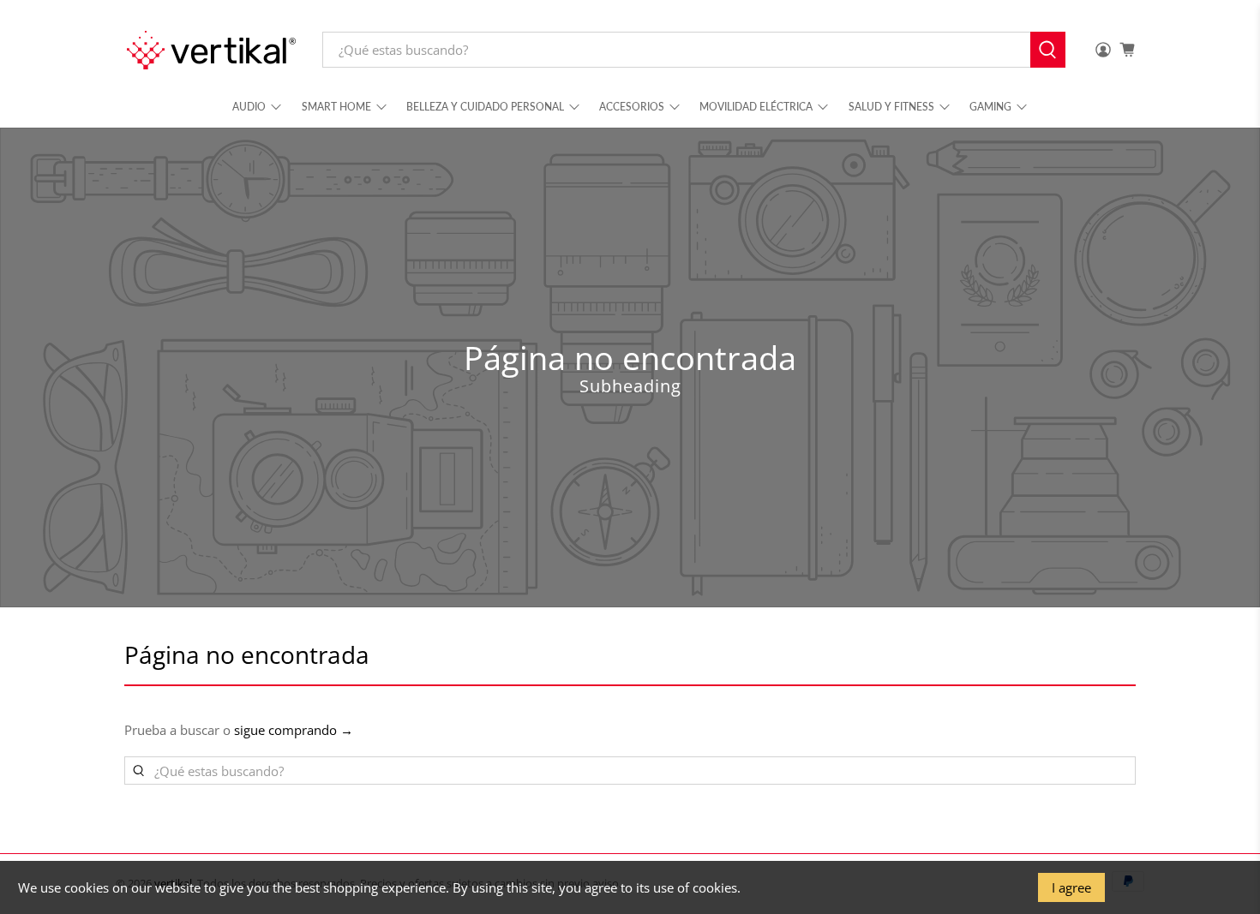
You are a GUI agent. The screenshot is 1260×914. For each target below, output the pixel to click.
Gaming (990, 106)
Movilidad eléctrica (756, 106)
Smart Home (336, 106)
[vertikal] (211, 50)
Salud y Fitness (891, 106)
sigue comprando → (293, 729)
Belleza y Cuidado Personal (485, 106)
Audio (249, 106)
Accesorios (631, 106)
